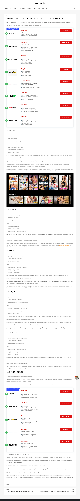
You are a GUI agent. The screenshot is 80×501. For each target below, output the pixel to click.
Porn (39, 8)
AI (46, 8)
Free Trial (65, 42)
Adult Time (24, 30)
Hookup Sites (13, 8)
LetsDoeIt (24, 42)
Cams (34, 8)
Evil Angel (24, 104)
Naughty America (26, 80)
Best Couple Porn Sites (44, 317)
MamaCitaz (24, 116)
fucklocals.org (68, 277)
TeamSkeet (24, 92)
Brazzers (23, 55)
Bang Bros (24, 69)
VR (43, 8)
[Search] (74, 8)
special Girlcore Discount (64, 245)
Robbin (9, 15)
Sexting (29, 8)
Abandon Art (40, 3)
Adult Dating (22, 8)
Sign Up (65, 31)
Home (6, 8)
